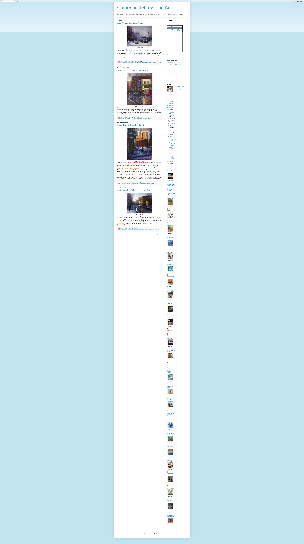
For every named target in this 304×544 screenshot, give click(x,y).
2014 (169, 103)
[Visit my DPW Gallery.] (174, 31)
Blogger (157, 533)
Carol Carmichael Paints (170, 386)
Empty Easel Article (172, 57)
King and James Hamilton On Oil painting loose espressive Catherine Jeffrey (135, 118)
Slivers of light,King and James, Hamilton (133, 70)
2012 (169, 107)
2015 (169, 101)
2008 (169, 163)
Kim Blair (169, 330)
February (172, 134)
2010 (169, 111)
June (171, 127)
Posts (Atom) (125, 237)
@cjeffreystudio (171, 62)
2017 (169, 98)
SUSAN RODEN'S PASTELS (169, 337)
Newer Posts (120, 234)
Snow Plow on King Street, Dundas (130, 23)
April (171, 131)
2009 (169, 161)
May (171, 129)
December (172, 112)
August (171, 123)
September (172, 120)
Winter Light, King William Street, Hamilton (133, 190)
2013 (169, 105)
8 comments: (136, 61)
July (171, 125)
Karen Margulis (170, 363)
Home (140, 234)
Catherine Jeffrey (180, 86)
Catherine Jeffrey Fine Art (144, 7)
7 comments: (136, 182)
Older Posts (159, 234)
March (171, 132)
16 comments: (137, 228)
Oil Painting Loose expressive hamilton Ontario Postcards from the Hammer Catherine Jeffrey (139, 183)
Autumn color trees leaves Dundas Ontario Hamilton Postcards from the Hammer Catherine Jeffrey (140, 62)
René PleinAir (170, 198)
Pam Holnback (170, 421)
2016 (169, 100)
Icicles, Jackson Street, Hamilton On (131, 125)
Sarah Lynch (170, 399)
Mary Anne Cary (171, 264)
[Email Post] (141, 61)
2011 (169, 109)
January (171, 136)
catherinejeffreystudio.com (174, 64)
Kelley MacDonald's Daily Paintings (170, 515)
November (172, 115)
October (171, 118)
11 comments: (137, 117)
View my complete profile (179, 89)
